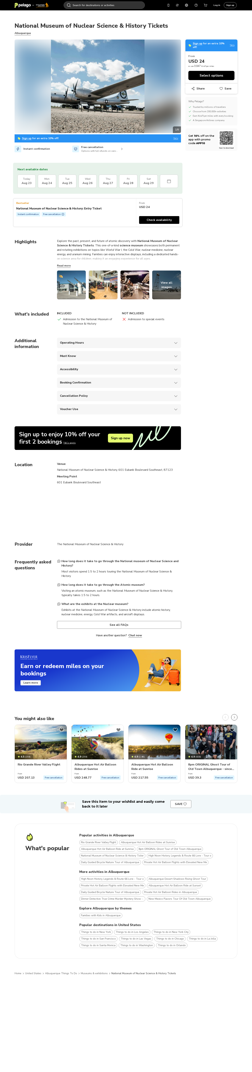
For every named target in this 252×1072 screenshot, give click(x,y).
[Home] (32, 5)
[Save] (61, 729)
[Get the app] (168, 5)
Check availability (159, 220)
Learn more (30, 682)
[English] (186, 5)
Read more (64, 265)
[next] (234, 717)
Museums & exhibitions (94, 973)
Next (184, 87)
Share (200, 89)
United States (33, 973)
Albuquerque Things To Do (61, 973)
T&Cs (175, 138)
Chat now (135, 635)
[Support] (196, 5)
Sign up (230, 5)
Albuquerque (23, 33)
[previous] (225, 717)
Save (228, 89)
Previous (12, 87)
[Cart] (206, 5)
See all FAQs (119, 625)
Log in (216, 5)
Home (18, 973)
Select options (211, 75)
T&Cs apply (69, 442)
